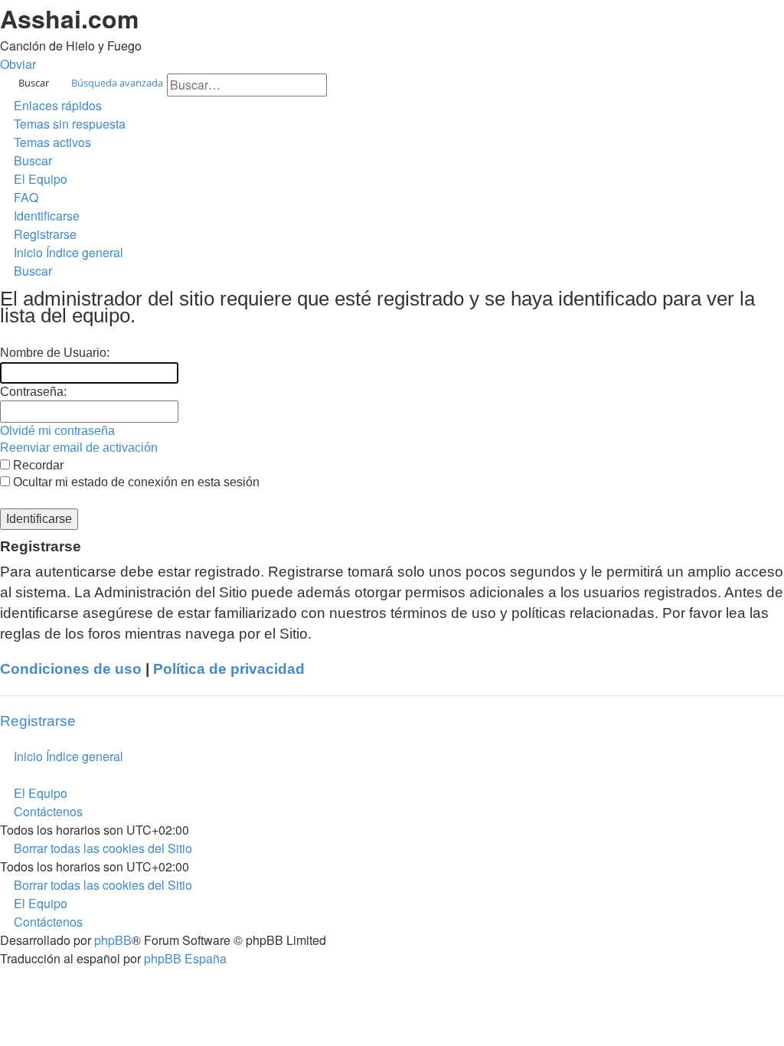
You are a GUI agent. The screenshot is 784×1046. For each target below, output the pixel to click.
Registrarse (38, 721)
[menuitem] (63, 123)
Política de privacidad (229, 669)
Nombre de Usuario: (54, 352)
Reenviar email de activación (79, 447)
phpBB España (185, 958)
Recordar (37, 465)
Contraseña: (33, 391)
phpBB (113, 940)
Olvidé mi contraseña (57, 430)
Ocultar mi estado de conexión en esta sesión (135, 482)
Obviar (18, 64)
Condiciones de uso (71, 669)
